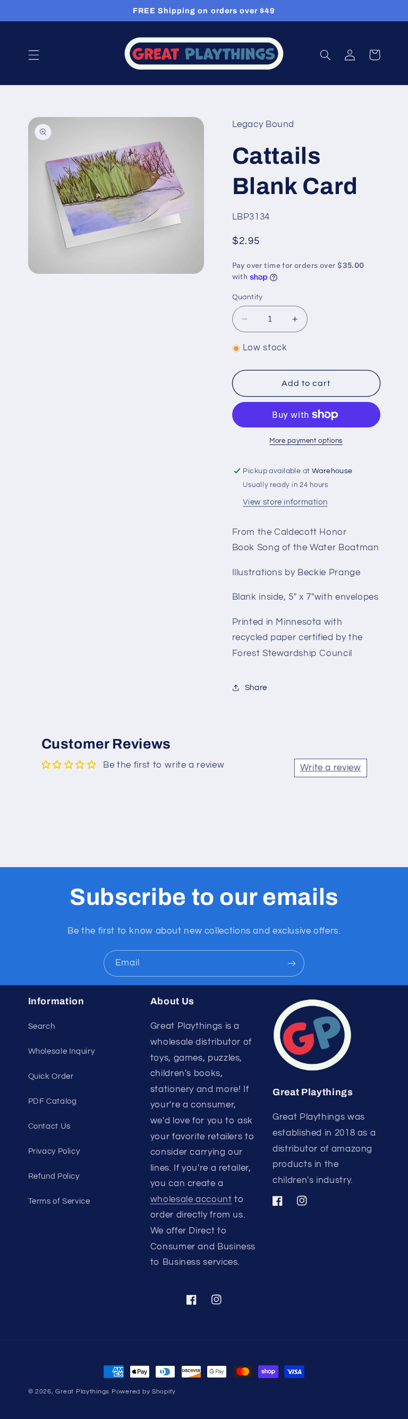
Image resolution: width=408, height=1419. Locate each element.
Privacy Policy (54, 1151)
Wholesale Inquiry (61, 1051)
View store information (285, 502)
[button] (33, 55)
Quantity (247, 297)
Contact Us (49, 1126)
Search (41, 1026)
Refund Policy (54, 1176)
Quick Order (51, 1076)
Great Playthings (82, 1392)
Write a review (330, 768)
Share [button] (256, 688)
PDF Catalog (52, 1101)
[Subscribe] (291, 963)
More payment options (306, 441)
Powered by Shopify (144, 1392)
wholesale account (191, 1199)
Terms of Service (59, 1201)
